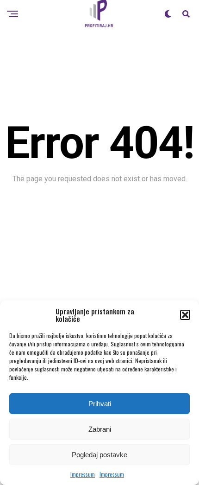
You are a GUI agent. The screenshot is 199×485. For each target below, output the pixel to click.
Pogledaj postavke (99, 455)
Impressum (82, 474)
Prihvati (99, 404)
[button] (185, 314)
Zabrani (99, 429)
